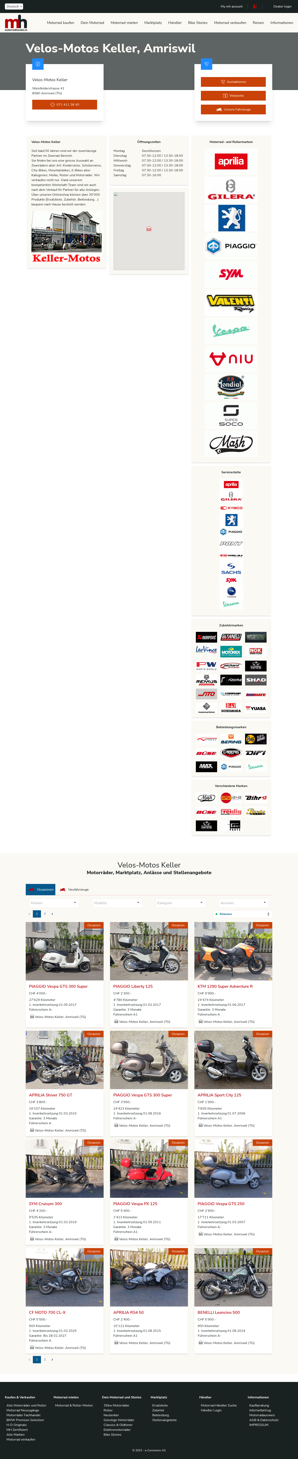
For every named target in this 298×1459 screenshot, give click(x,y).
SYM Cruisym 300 (45, 1204)
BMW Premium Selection (25, 1420)
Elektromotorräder (117, 1430)
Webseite (236, 95)
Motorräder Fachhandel (23, 1415)
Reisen (258, 22)
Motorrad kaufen (60, 22)
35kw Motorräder (116, 1405)
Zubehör (158, 1410)
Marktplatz (153, 22)
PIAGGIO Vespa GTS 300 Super (58, 986)
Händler (175, 22)
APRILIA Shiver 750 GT (50, 1095)
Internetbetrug (260, 1410)
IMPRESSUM (258, 1425)
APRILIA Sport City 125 (219, 1095)
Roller (108, 1410)
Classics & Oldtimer (118, 1425)
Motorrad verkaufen (230, 22)
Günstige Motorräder (119, 1420)
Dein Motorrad (92, 22)
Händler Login (211, 1410)
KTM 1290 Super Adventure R (225, 986)
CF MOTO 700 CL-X (47, 1312)
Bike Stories (198, 22)
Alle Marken (15, 1434)
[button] (148, 228)
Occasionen (45, 889)
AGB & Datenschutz (264, 1420)
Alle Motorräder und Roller (26, 1405)
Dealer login (282, 6)
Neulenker (111, 1415)
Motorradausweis (262, 1415)
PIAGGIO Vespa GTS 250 (221, 1204)
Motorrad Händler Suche (219, 1405)
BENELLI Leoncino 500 (219, 1312)
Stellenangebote (164, 1420)
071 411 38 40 (68, 104)
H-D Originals (16, 1425)
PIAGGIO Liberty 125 (133, 986)
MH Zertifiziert (17, 1430)
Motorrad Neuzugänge (22, 1410)
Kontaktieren (236, 82)
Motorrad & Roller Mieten (74, 1405)
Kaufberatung (259, 1405)
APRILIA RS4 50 (128, 1312)
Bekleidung (160, 1415)
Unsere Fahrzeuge (237, 109)
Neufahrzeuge (78, 889)
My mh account (232, 6)
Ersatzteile (160, 1405)
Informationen (281, 22)
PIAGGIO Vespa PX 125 (135, 1204)
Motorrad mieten (124, 22)
